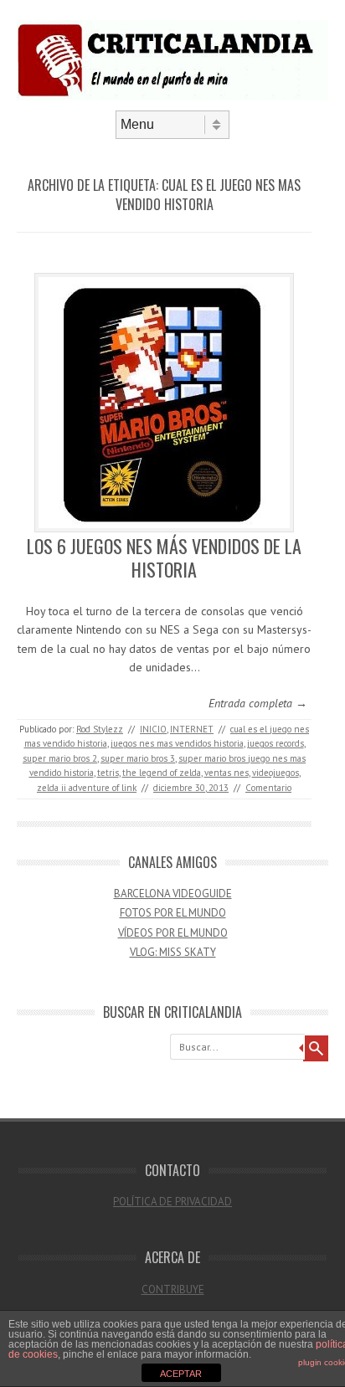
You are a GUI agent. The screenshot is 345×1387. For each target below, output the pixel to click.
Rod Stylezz (99, 729)
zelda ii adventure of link (86, 788)
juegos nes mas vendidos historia (177, 743)
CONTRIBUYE (173, 1289)
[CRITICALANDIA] (172, 96)
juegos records (275, 743)
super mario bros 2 (60, 758)
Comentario (268, 788)
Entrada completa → (258, 703)
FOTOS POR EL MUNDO (173, 913)
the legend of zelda (161, 772)
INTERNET (192, 729)
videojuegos (275, 772)
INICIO (153, 729)
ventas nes (226, 772)
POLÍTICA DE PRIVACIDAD (172, 1201)
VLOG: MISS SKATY (173, 952)
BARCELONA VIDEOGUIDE (173, 893)
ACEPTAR (181, 1374)
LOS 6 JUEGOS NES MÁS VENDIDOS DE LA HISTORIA (164, 557)
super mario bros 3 (137, 758)
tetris (108, 772)
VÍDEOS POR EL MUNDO (173, 933)
